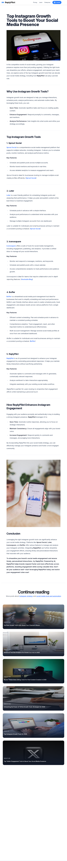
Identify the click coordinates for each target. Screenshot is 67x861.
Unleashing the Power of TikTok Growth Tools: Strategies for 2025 (24, 707)
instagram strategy (26, 596)
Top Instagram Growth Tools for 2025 (15, 734)
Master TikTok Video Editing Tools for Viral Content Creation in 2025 (25, 679)
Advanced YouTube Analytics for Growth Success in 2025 (22, 652)
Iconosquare (11, 246)
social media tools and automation (48, 596)
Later (8, 195)
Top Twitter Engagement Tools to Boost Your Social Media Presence (25, 761)
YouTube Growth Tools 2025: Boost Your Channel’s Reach (22, 625)
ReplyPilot (10, 358)
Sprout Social (11, 147)
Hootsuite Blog (26, 279)
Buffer (9, 296)
